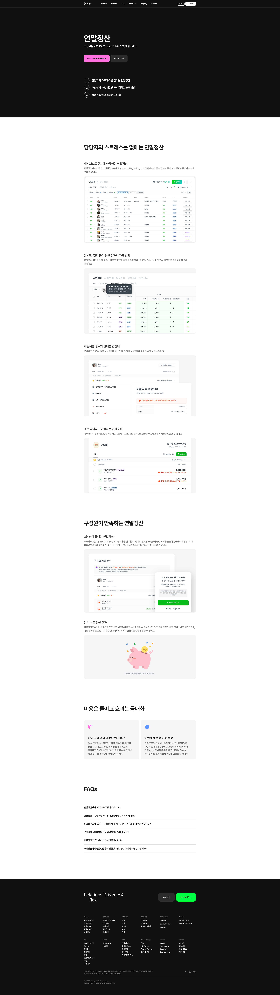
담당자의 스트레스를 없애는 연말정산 (111, 80)
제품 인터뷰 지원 (127, 955)
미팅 (123, 929)
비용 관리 (87, 932)
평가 (123, 923)
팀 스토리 (182, 946)
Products (103, 4)
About (162, 943)
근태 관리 (106, 923)
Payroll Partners (185, 923)
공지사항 (125, 952)
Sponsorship (165, 952)
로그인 (181, 4)
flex (142, 943)
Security (163, 949)
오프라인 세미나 (89, 958)
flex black (164, 920)
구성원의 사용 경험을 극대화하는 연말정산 (113, 87)
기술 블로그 (183, 949)
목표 (123, 920)
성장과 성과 (88, 926)
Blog (122, 4)
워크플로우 (106, 929)
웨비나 (86, 955)
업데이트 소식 (126, 946)
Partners (114, 4)
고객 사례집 (145, 952)
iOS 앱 (105, 946)
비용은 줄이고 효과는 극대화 (106, 94)
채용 (123, 932)
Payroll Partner (147, 949)
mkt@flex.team (115, 973)
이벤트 (86, 961)
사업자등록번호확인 (109, 983)
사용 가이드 (126, 943)
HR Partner (145, 946)
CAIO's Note (89, 943)
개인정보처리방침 (89, 983)
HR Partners (184, 920)
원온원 (124, 926)
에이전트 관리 (88, 920)
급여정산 (144, 920)
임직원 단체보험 (146, 926)
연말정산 (144, 923)
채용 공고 (182, 952)
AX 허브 (86, 946)
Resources (132, 4)
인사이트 (106, 932)
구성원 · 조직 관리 (109, 920)
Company (143, 4)
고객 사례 (87, 964)
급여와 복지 (88, 929)
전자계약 (106, 926)
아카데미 (125, 949)
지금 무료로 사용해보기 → (97, 58)
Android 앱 (107, 943)
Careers (153, 4)
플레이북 (87, 952)
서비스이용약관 (99, 983)
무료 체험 (166, 897)
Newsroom (164, 946)
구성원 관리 (88, 923)
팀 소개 (181, 943)
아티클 (86, 949)
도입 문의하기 (190, 4)
